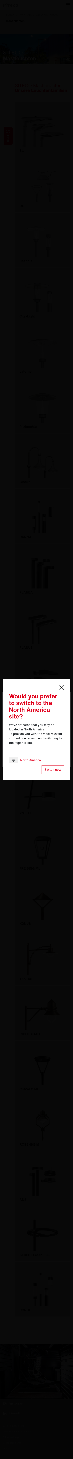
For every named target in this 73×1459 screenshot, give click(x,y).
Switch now (53, 769)
